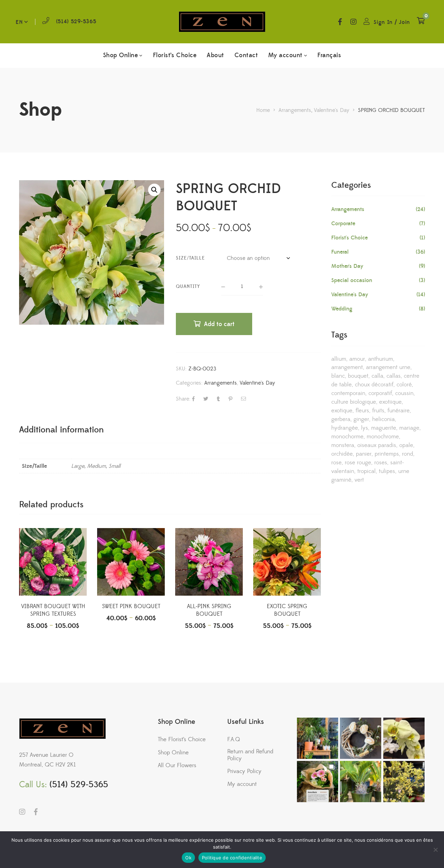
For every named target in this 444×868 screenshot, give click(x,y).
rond (407, 454)
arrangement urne (388, 367)
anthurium (380, 359)
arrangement (347, 367)
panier (364, 454)
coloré (404, 384)
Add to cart (219, 324)
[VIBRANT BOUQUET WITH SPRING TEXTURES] (53, 562)
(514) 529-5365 (76, 21)
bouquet (358, 376)
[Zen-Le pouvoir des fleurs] (222, 21)
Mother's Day (347, 266)
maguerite (383, 428)
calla (377, 376)
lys (364, 428)
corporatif (380, 393)
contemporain (348, 393)
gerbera (340, 419)
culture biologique (353, 402)
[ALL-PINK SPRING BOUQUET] (209, 562)
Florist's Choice (349, 237)
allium (338, 359)
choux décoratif (374, 384)
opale (406, 445)
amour (357, 359)
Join (404, 22)
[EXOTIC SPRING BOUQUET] (287, 562)
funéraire (398, 410)
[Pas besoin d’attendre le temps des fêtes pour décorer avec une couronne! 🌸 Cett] (360, 738)
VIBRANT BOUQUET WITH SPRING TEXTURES (53, 610)
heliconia (383, 419)
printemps (387, 454)
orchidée (342, 454)
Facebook (340, 21)
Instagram (353, 21)
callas (393, 376)
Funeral (340, 251)
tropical (366, 471)
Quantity (188, 286)
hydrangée (344, 428)
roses (380, 462)
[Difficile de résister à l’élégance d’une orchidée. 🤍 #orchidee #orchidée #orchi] (404, 738)
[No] (435, 849)
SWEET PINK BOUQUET (131, 606)
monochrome (383, 436)
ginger (361, 419)
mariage (409, 428)
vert (359, 480)
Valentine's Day (257, 382)
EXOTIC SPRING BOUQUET (287, 610)
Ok (188, 857)
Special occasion (351, 280)
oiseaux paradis (376, 445)
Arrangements (220, 382)
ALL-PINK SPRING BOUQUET (209, 610)
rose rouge (358, 462)
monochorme (347, 436)
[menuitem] (329, 55)
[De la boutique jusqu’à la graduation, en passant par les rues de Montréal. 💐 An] (317, 781)
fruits (378, 410)
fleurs (362, 410)
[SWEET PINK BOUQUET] (131, 562)
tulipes (387, 471)
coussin (404, 393)
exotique (341, 410)
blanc (338, 376)
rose (336, 462)
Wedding (341, 308)
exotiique (390, 402)
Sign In (383, 22)
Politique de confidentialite (232, 857)
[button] (154, 190)
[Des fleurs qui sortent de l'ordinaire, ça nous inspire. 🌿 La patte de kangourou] (404, 781)
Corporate (343, 223)
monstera (342, 445)
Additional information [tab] (61, 429)
